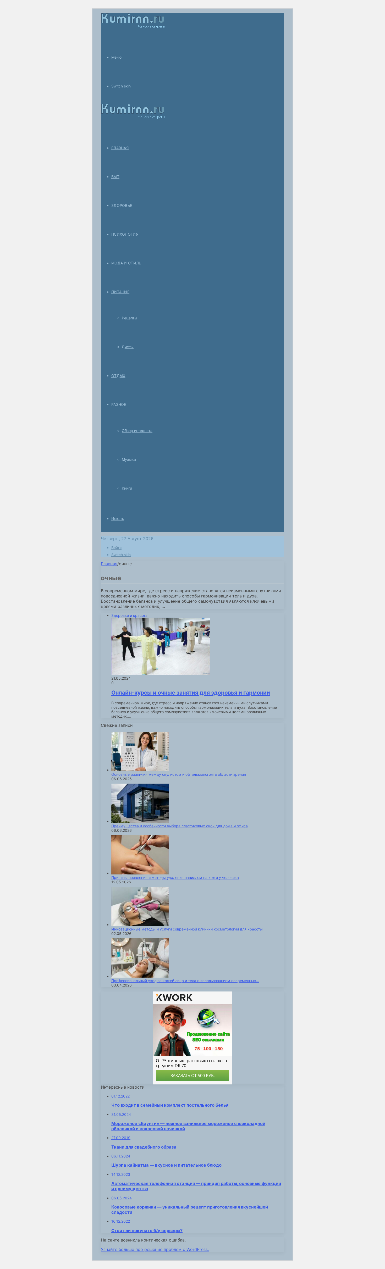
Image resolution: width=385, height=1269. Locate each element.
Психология (124, 234)
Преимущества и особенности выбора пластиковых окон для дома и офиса (179, 826)
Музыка (129, 459)
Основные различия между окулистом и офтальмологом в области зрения (178, 774)
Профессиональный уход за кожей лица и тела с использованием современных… (185, 980)
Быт (115, 176)
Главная (109, 563)
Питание (120, 292)
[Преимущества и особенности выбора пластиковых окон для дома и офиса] (140, 821)
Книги (127, 488)
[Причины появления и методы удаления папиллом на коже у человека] (140, 873)
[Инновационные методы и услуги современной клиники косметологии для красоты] (140, 924)
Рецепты (129, 318)
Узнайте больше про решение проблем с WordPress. (155, 1249)
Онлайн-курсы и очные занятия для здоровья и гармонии (190, 692)
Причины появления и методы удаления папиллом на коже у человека (175, 877)
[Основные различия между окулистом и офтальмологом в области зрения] (140, 770)
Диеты (128, 347)
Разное (118, 404)
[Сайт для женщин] (133, 27)
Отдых (118, 375)
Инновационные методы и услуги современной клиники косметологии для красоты (187, 929)
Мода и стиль (126, 263)
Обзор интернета (137, 430)
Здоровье (121, 205)
